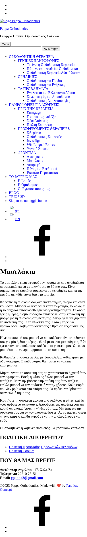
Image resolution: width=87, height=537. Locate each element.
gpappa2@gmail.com (27, 478)
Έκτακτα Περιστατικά (42, 173)
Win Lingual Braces (41, 145)
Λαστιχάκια (35, 157)
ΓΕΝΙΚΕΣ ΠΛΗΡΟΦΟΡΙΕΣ (38, 60)
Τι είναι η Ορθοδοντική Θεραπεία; (51, 64)
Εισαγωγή (34, 113)
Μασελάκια (35, 161)
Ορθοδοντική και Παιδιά (44, 80)
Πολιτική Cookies (21, 451)
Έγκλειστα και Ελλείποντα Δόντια (51, 93)
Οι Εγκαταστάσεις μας (34, 189)
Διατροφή (33, 165)
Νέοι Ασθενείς (37, 121)
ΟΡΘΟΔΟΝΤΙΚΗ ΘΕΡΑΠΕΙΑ (31, 56)
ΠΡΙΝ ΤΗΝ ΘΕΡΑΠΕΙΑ (36, 109)
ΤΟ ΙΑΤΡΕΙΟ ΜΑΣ (23, 177)
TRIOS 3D (17, 197)
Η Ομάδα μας (27, 185)
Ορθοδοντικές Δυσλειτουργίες (48, 101)
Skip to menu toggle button (28, 201)
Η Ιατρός (24, 181)
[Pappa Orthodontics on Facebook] (42, 257)
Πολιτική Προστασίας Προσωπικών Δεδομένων (43, 447)
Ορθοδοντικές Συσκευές (44, 137)
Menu (5, 44)
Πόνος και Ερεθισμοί (42, 169)
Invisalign (34, 141)
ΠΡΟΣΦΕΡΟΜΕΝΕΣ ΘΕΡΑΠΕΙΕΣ (44, 129)
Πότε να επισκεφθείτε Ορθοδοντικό (52, 68)
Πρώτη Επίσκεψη (39, 125)
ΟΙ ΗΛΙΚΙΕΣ (27, 76)
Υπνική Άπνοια (37, 149)
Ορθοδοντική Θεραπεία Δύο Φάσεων (53, 72)
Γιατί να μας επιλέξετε (42, 117)
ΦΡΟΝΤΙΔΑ (27, 153)
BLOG (14, 193)
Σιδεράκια (34, 133)
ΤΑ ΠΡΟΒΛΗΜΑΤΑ (33, 89)
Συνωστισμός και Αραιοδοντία (48, 97)
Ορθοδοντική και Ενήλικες (46, 84)
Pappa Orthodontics (14, 28)
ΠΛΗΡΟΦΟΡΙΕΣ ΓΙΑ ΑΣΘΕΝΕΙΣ (34, 105)
